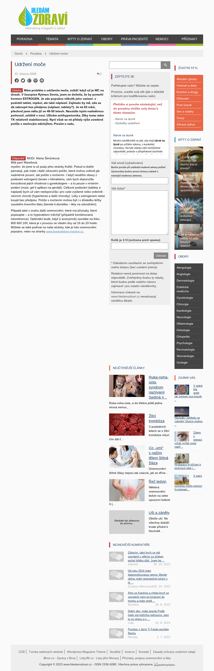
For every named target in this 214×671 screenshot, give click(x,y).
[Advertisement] (58, 140)
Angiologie (183, 274)
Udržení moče (58, 53)
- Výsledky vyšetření (126, 123)
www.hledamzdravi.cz (125, 296)
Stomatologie (185, 356)
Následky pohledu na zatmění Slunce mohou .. (189, 421)
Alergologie (184, 267)
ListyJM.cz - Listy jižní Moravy (99, 658)
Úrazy (180, 118)
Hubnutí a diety (187, 85)
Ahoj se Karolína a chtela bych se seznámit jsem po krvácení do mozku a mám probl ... (148, 596)
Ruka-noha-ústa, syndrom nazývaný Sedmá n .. (158, 387)
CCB (22, 651)
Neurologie (184, 317)
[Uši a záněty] (127, 521)
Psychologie (184, 343)
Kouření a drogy (187, 92)
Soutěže (115, 651)
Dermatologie (185, 280)
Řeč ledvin (157, 482)
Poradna (36, 53)
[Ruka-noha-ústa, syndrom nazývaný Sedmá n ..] (127, 385)
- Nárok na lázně (124, 119)
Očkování (183, 98)
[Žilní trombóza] (127, 424)
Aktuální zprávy (187, 79)
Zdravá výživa (186, 124)
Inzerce (130, 651)
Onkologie (183, 330)
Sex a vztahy (185, 111)
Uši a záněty (159, 513)
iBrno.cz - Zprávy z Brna (59, 658)
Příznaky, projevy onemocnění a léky (146, 658)
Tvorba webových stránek (46, 651)
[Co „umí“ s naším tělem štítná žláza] (127, 456)
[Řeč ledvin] (127, 490)
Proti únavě (184, 105)
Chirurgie (183, 304)
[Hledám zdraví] (48, 16)
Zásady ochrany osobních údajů (174, 651)
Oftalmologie (185, 323)
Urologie (182, 362)
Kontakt (144, 651)
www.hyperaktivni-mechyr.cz (64, 231)
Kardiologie (184, 310)
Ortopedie (183, 336)
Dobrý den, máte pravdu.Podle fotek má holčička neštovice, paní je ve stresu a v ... (148, 615)
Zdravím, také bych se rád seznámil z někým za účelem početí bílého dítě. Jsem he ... (146, 556)
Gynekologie (185, 297)
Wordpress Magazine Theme (86, 651)
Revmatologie (186, 349)
